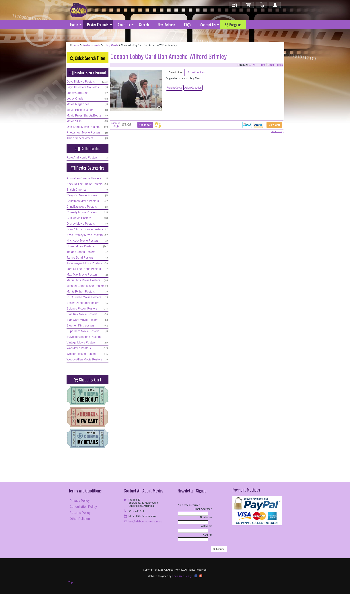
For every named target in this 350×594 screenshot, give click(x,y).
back (280, 64)
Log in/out (275, 3)
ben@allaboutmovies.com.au (145, 521)
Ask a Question (193, 87)
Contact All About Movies (143, 490)
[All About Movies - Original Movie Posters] (78, 9)
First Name (206, 517)
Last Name (206, 526)
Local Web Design (182, 576)
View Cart (274, 124)
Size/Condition (196, 72)
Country (207, 534)
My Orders (262, 3)
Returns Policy (80, 513)
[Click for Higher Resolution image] (136, 90)
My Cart (248, 3)
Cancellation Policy (83, 507)
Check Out (235, 3)
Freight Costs (174, 87)
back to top (277, 131)
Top (70, 582)
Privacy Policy (80, 501)
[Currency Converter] (158, 125)
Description (175, 72)
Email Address (203, 508)
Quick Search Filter (89, 58)
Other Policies (80, 519)
